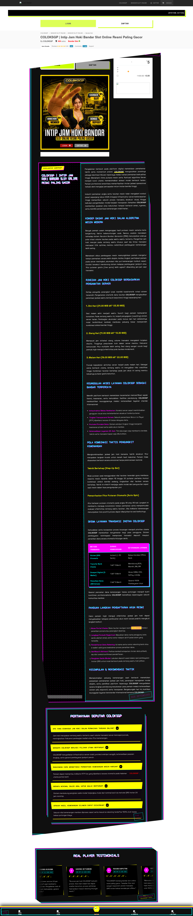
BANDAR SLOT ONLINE (58, 33)
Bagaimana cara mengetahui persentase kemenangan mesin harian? (85, 766)
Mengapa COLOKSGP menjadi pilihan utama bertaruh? (78, 747)
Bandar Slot (89, 33)
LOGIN (68, 23)
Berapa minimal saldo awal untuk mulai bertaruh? (78, 786)
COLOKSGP (44, 33)
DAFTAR (125, 23)
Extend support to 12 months (135, 76)
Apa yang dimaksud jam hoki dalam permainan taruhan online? (83, 728)
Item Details (45, 46)
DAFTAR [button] (80, 145)
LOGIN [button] (64, 145)
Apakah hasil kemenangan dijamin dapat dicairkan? (78, 805)
